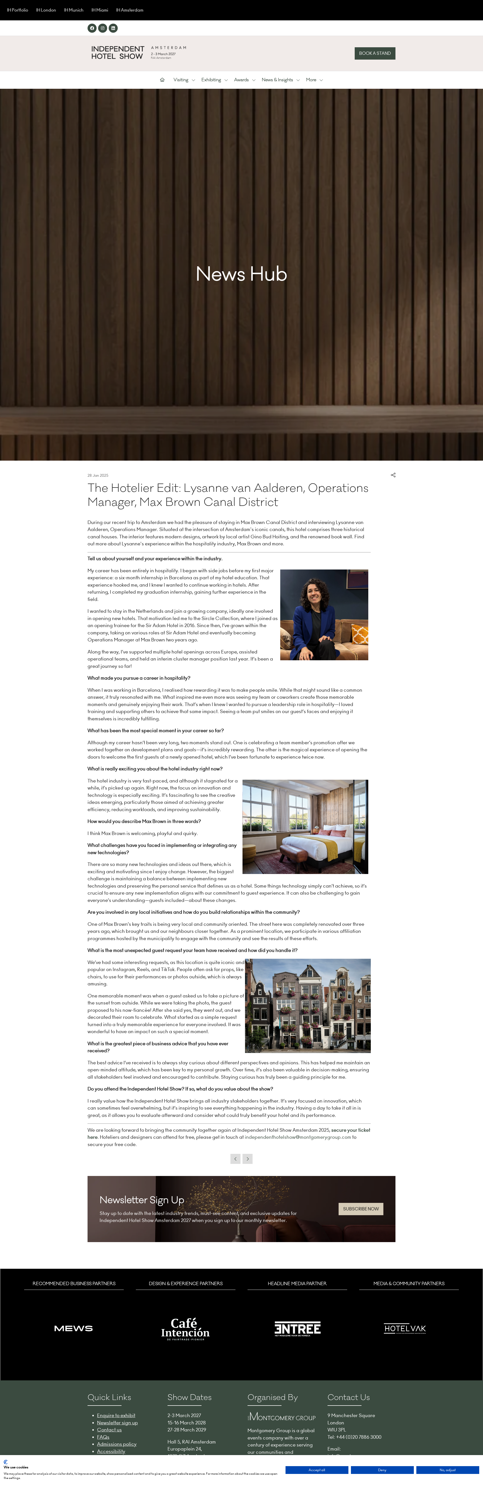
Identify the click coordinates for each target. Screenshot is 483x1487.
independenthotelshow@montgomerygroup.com (298, 1137)
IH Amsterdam (129, 10)
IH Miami (100, 10)
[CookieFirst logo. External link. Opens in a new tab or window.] (6, 1462)
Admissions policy (117, 1444)
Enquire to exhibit (116, 1415)
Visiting (181, 80)
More (311, 80)
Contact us (109, 1430)
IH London (46, 10)
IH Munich (74, 10)
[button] (375, 53)
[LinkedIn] (113, 28)
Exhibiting (211, 80)
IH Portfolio (17, 10)
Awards (241, 80)
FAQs (103, 1437)
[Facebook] (92, 28)
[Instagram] (102, 28)
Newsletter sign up (117, 1423)
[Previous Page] (235, 1159)
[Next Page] (248, 1159)
